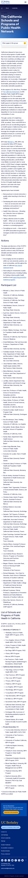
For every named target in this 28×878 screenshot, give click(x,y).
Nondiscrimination (5, 851)
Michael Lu (11, 142)
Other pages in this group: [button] (10, 43)
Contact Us (4, 832)
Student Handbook (5, 844)
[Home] (2, 8)
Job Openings (4, 835)
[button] (25, 2)
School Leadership (5, 838)
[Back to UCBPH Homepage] (5, 2)
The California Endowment (11, 92)
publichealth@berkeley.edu (7, 868)
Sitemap (3, 841)
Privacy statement (5, 854)
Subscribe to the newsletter (11, 812)
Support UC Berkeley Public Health (10, 827)
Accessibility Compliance (7, 848)
